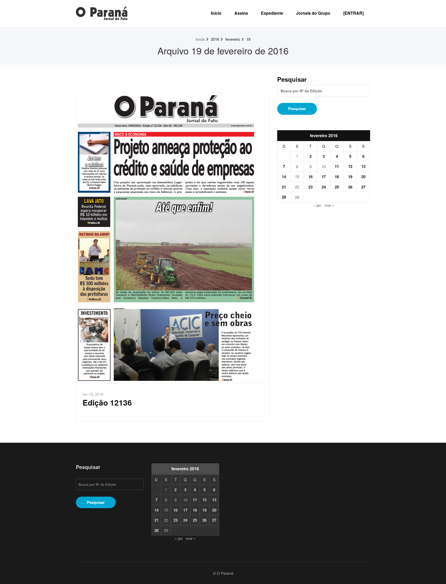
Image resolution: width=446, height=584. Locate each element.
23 (310, 187)
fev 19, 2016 (93, 394)
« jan (317, 205)
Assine (241, 13)
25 (337, 187)
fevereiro (232, 39)
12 (350, 166)
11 (337, 166)
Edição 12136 (107, 402)
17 (324, 176)
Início (216, 13)
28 (284, 197)
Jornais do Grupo (313, 13)
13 (363, 166)
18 (337, 176)
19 (248, 39)
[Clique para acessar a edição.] (172, 238)
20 (363, 176)
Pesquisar (292, 79)
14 (284, 176)
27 (363, 187)
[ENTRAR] (353, 13)
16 (310, 176)
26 (350, 187)
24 (324, 187)
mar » (329, 205)
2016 (215, 39)
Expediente (272, 13)
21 (284, 187)
